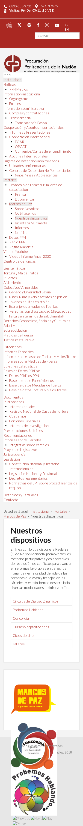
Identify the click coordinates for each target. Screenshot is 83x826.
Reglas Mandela (21, 247)
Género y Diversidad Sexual (30, 292)
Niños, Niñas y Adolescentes (36, 175)
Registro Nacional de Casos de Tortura (38, 411)
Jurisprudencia (14, 454)
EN (67, 29)
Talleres (19, 644)
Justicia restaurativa (18, 340)
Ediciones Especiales (24, 421)
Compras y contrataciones (29, 113)
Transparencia (20, 118)
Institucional (12, 80)
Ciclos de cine (23, 635)
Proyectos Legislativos (20, 449)
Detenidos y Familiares (20, 495)
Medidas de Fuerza (18, 335)
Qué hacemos (25, 213)
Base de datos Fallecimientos (31, 380)
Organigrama (19, 99)
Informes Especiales (18, 352)
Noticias (9, 84)
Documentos (25, 199)
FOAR (19, 142)
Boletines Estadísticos (20, 366)
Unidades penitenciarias (27, 165)
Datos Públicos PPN (24, 376)
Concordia (21, 618)
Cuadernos (18, 416)
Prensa (20, 194)
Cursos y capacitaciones (31, 627)
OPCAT (21, 146)
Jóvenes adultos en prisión (29, 302)
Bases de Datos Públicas (22, 371)
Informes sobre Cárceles (22, 440)
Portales (10, 180)
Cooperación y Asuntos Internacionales (33, 127)
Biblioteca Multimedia (31, 223)
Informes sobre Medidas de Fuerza (30, 361)
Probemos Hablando (28, 610)
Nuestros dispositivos (31, 218)
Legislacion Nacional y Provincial (33, 473)
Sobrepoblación (15, 330)
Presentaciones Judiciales (23, 430)
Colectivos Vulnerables (21, 287)
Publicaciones (13, 402)
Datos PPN (17, 237)
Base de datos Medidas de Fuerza (35, 385)
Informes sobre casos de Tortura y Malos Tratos (40, 357)
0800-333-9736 (20, 6)
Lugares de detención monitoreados (31, 161)
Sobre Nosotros (27, 209)
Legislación (11, 459)
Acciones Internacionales (28, 156)
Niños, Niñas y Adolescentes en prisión (38, 297)
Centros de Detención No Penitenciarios (40, 170)
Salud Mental (13, 325)
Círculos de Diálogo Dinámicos (35, 601)
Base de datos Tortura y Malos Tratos (38, 390)
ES (66, 25)
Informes (22, 228)
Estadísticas (12, 347)
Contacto (10, 500)
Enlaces (15, 103)
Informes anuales (22, 407)
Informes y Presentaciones (29, 132)
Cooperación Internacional (29, 137)
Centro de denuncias (19, 261)
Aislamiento (12, 282)
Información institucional (22, 94)
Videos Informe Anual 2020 (30, 256)
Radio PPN (17, 242)
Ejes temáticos (14, 268)
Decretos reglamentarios (28, 478)
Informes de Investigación (29, 426)
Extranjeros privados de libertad (33, 306)
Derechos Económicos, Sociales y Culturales (36, 321)
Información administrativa (23, 108)
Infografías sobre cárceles (29, 445)
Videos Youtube (15, 251)
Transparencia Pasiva (31, 123)
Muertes (10, 278)
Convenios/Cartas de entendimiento (43, 151)
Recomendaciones (17, 435)
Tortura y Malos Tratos (20, 273)
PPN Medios (18, 89)
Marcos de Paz (20, 204)
